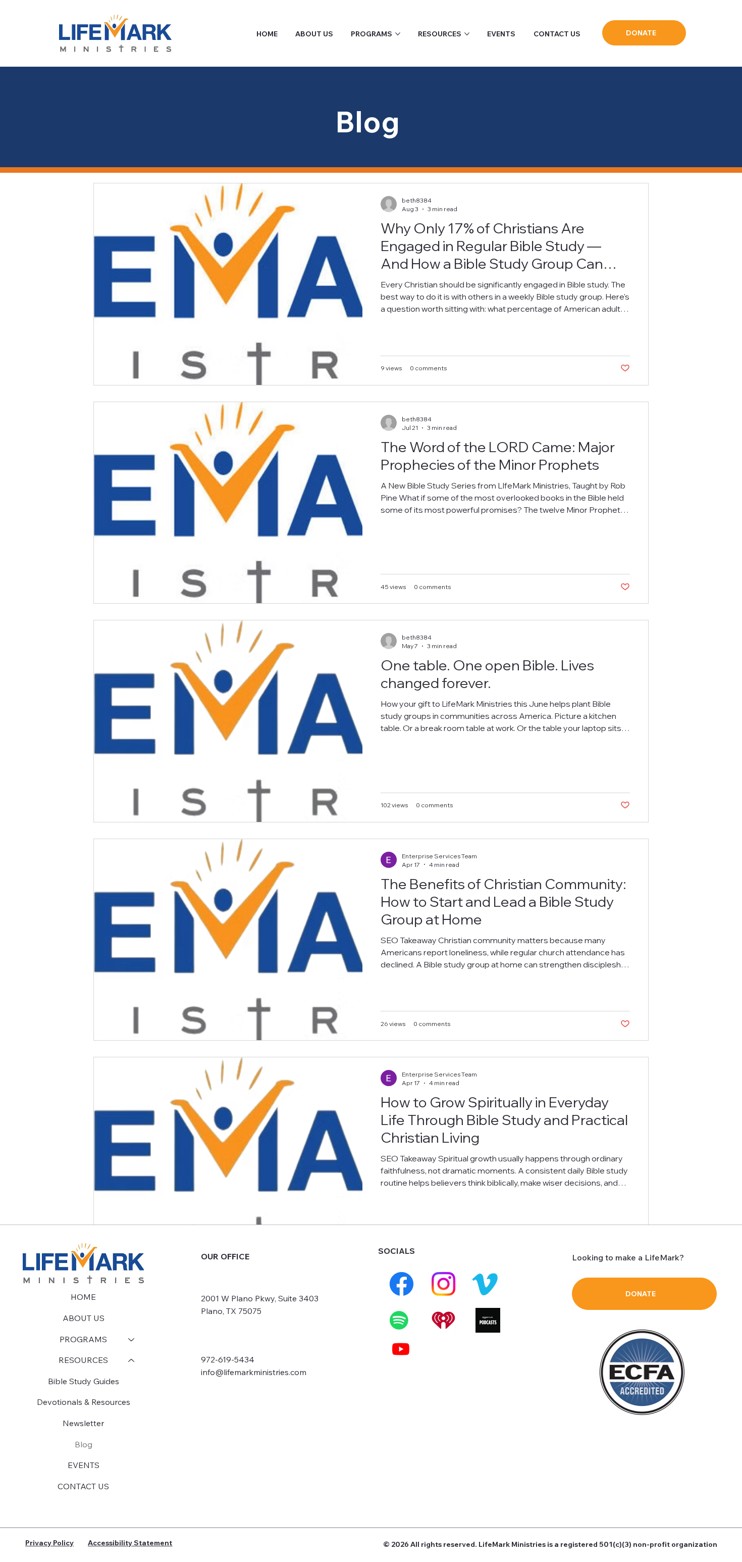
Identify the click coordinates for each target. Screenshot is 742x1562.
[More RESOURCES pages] (466, 33)
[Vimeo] (485, 1284)
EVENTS (83, 1465)
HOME (83, 1297)
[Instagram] (443, 1284)
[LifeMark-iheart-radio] (443, 1320)
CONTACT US (83, 1486)
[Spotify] (399, 1320)
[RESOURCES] (131, 1360)
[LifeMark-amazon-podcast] (487, 1320)
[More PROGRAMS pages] (397, 33)
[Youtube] (401, 1349)
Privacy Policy (49, 1542)
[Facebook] (401, 1284)
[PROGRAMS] (131, 1339)
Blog (83, 1444)
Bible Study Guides (83, 1381)
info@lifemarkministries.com (253, 1372)
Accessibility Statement (130, 1542)
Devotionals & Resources (83, 1402)
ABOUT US (83, 1318)
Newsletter (83, 1423)
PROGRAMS (83, 1339)
